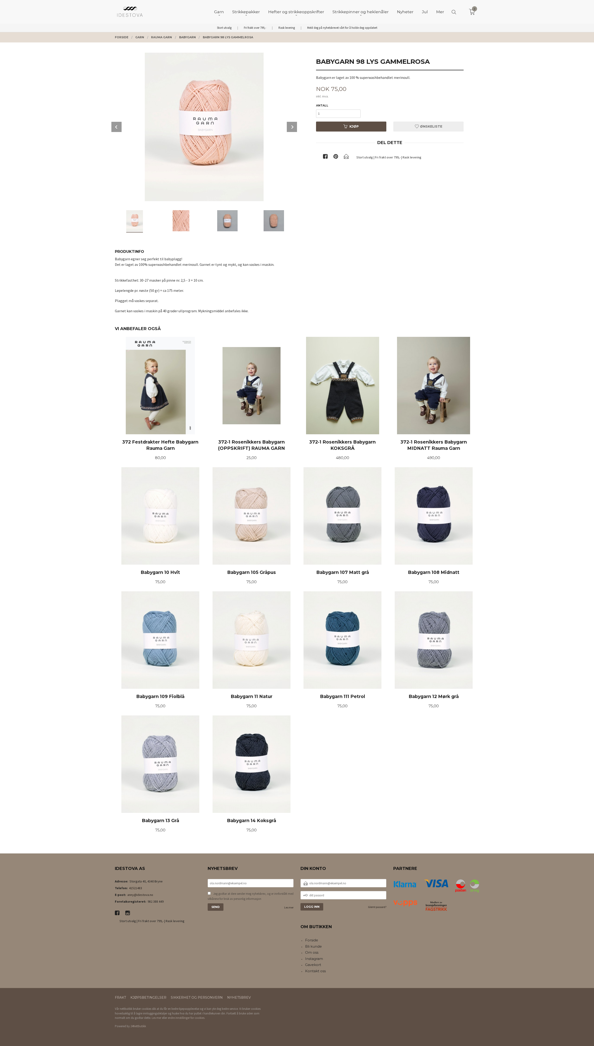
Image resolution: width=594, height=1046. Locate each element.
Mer (440, 12)
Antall (322, 105)
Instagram (314, 958)
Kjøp (354, 126)
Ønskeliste (430, 126)
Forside (311, 940)
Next (292, 127)
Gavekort (313, 964)
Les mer (289, 907)
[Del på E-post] (346, 157)
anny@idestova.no (140, 895)
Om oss (311, 952)
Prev (116, 127)
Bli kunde (313, 946)
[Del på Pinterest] (336, 157)
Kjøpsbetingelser (148, 997)
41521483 (135, 888)
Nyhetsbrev (239, 997)
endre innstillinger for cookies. (186, 1018)
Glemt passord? (377, 907)
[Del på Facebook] (325, 157)
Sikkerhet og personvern (197, 997)
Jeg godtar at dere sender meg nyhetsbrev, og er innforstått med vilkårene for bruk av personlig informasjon (251, 896)
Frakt (120, 997)
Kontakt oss (315, 971)
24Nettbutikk (138, 1026)
